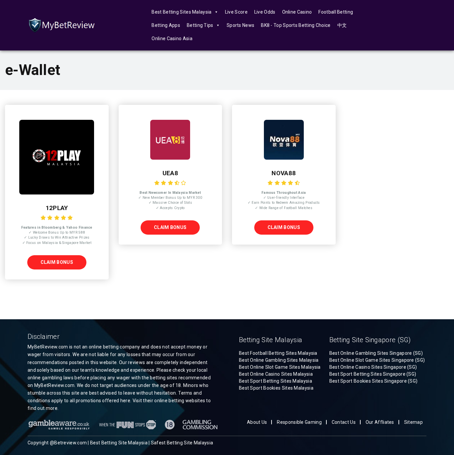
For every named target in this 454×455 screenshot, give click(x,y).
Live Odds (265, 12)
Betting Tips (200, 25)
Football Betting (335, 12)
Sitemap (413, 422)
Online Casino (297, 12)
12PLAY (57, 208)
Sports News (240, 25)
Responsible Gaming (299, 422)
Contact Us (344, 422)
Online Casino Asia (172, 38)
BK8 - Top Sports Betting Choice (295, 25)
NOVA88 (284, 173)
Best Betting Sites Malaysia (181, 12)
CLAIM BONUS (57, 262)
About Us (257, 422)
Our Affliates (380, 422)
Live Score (236, 12)
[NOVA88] (284, 158)
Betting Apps (166, 25)
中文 (342, 25)
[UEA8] (170, 158)
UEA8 (170, 173)
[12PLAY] (56, 192)
